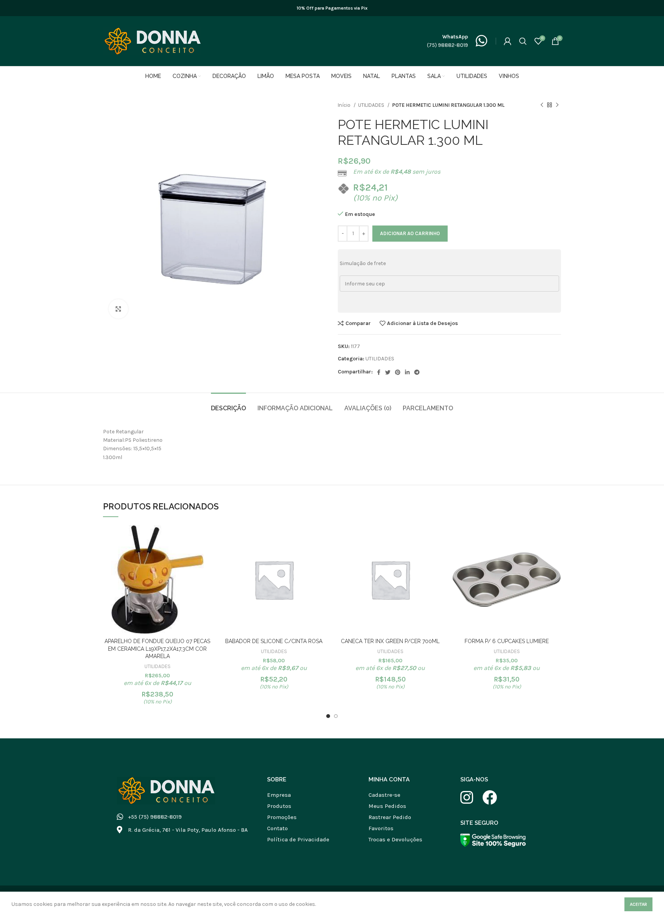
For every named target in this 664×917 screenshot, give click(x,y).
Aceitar (638, 904)
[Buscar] (523, 41)
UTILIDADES (371, 105)
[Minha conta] (507, 41)
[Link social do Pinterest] (398, 372)
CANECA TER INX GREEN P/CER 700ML (390, 641)
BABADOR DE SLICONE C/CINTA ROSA (273, 641)
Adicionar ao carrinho (410, 233)
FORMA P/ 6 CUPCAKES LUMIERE (507, 641)
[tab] (228, 404)
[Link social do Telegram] (417, 372)
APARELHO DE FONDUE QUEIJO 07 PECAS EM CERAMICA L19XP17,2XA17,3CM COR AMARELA (157, 648)
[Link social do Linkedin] (407, 372)
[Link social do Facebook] (379, 372)
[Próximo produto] (557, 105)
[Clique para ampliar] (118, 308)
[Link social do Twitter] (388, 372)
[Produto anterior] (542, 105)
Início (345, 105)
